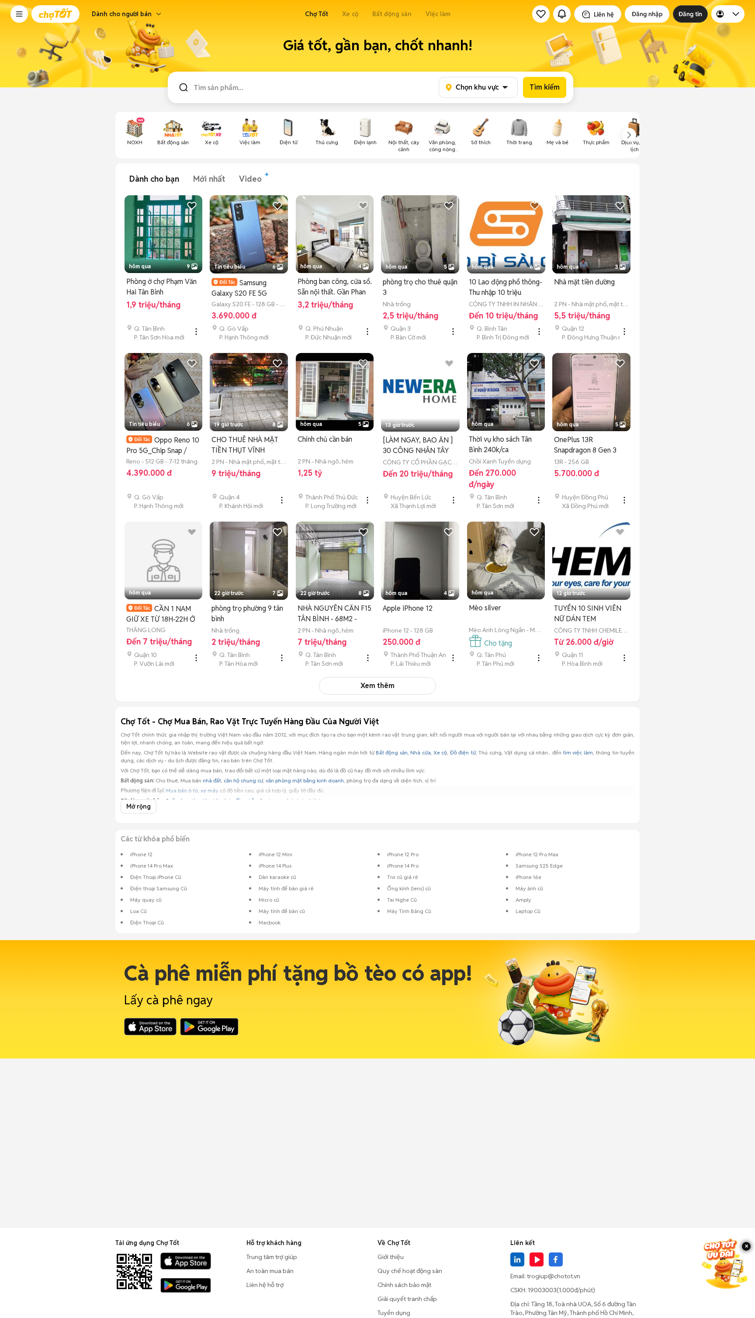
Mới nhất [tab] (209, 179)
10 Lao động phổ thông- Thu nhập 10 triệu (505, 287)
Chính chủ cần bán (325, 439)
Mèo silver (485, 607)
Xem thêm (377, 685)
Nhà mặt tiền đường (584, 282)
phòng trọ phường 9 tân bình (247, 613)
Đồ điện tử (463, 752)
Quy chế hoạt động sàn (410, 1271)
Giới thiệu (391, 1257)
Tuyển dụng (394, 1313)
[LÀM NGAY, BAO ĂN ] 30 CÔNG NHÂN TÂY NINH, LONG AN (418, 446)
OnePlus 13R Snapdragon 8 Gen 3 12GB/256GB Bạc (585, 445)
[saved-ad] (541, 14)
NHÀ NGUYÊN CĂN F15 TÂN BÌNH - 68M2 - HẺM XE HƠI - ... (334, 614)
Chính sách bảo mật (404, 1285)
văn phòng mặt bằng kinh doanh (305, 780)
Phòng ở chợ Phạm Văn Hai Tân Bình (161, 287)
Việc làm (438, 14)
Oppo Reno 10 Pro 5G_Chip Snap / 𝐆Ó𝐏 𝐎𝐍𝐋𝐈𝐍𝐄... (162, 445)
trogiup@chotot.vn (553, 1276)
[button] (19, 14)
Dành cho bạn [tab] (154, 179)
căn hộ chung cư (243, 780)
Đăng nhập (647, 14)
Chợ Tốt (316, 14)
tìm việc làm (578, 752)
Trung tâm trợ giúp (271, 1257)
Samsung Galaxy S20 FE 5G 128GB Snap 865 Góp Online (244, 288)
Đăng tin (690, 14)
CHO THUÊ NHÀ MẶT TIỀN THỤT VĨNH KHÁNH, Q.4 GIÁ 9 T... (245, 445)
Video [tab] (250, 179)
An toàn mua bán (270, 1271)
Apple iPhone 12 (408, 608)
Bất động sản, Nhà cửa (403, 752)
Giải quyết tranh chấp (407, 1299)
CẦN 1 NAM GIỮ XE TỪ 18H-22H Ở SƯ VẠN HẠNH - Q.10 (160, 614)
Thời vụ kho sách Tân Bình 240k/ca (500, 444)
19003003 (542, 1290)
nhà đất (212, 780)
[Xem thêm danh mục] (629, 135)
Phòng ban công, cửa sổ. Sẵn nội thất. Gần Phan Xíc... (335, 287)
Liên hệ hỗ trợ (265, 1285)
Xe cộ (350, 14)
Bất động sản (392, 14)
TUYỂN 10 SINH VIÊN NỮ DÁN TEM (587, 613)
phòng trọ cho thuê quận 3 (420, 287)
